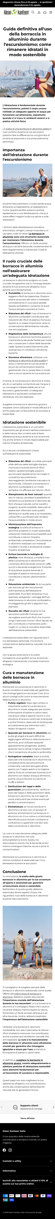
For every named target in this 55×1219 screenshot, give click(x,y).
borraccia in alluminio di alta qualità (27, 360)
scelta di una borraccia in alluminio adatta (28, 129)
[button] (45, 12)
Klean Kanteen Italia (17, 1212)
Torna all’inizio (27, 1118)
